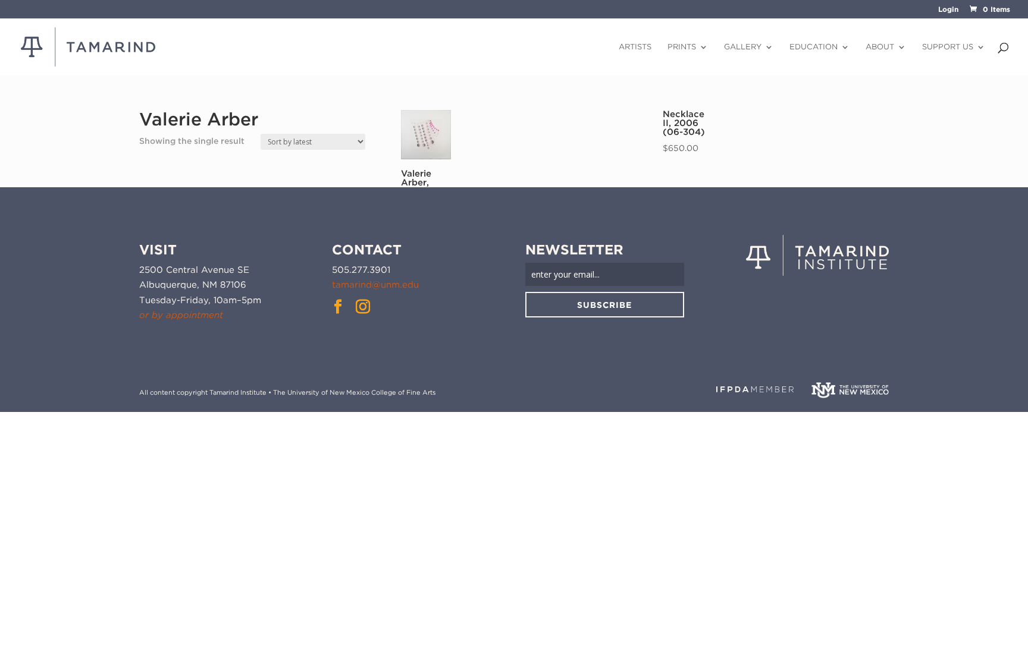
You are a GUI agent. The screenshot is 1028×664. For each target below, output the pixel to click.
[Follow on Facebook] (338, 306)
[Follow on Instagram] (363, 306)
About (880, 47)
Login (948, 10)
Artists (635, 47)
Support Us (947, 47)
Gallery (742, 47)
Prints (681, 47)
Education (813, 47)
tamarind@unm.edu (375, 284)
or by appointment (181, 315)
